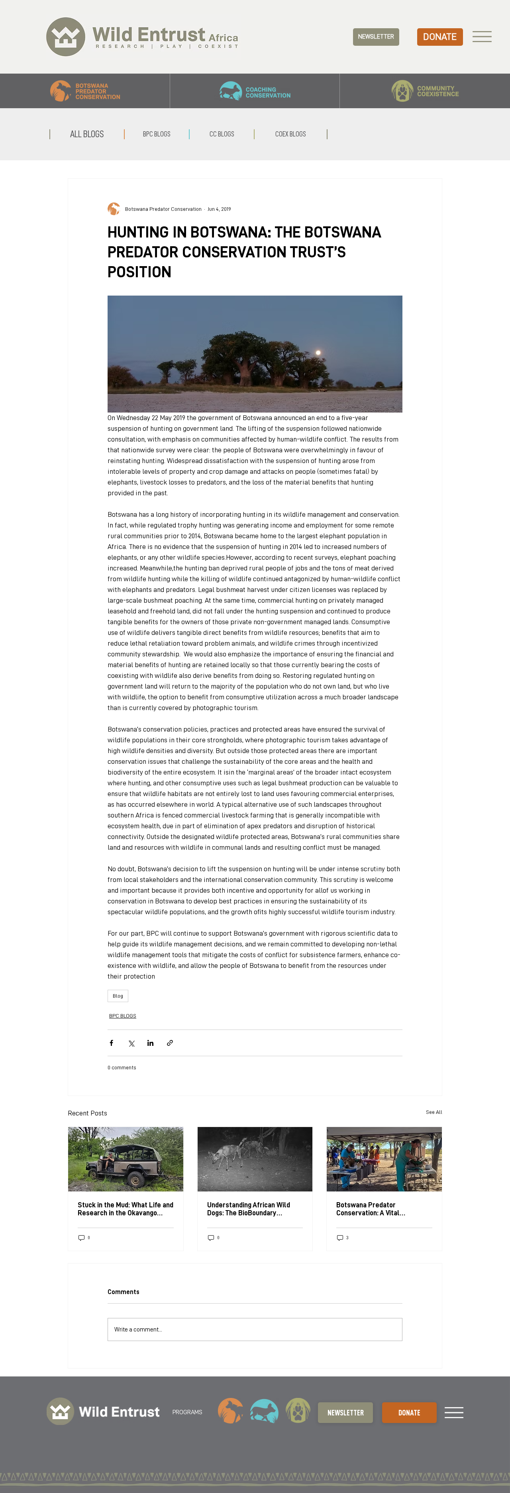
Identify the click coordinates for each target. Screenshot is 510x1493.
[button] (376, 37)
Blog (118, 996)
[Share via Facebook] (111, 1043)
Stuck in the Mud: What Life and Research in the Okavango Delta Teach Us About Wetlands (125, 1209)
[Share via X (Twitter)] (131, 1043)
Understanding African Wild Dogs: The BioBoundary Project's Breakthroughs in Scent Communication (248, 1209)
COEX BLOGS (290, 134)
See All (434, 1112)
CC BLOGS (222, 134)
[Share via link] (170, 1043)
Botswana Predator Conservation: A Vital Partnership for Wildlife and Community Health (378, 1209)
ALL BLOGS (87, 134)
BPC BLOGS (122, 1015)
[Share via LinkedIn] (150, 1043)
